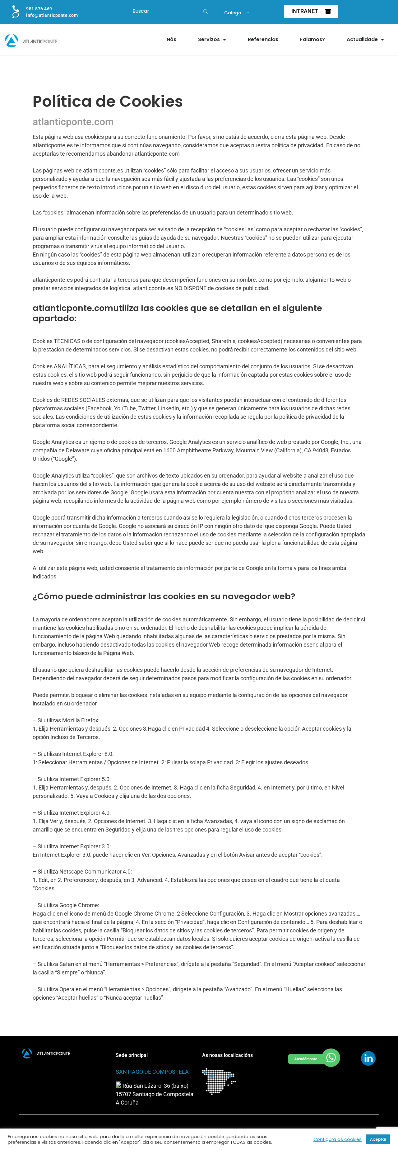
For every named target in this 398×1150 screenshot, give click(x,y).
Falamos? (312, 39)
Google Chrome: (79, 905)
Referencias (263, 39)
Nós (171, 39)
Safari (66, 964)
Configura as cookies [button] (337, 1139)
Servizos (209, 39)
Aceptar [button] (378, 1139)
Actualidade (362, 39)
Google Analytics (53, 442)
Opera (66, 989)
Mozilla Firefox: (81, 720)
